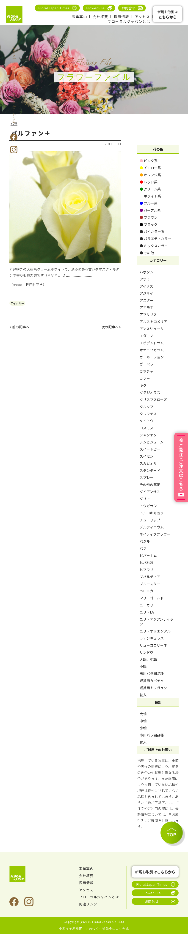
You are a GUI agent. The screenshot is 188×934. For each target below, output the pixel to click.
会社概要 (100, 16)
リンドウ (146, 652)
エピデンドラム (152, 342)
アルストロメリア (153, 321)
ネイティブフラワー (155, 534)
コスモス (146, 427)
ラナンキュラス (152, 638)
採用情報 (121, 16)
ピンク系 (149, 160)
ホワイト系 (150, 196)
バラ (143, 548)
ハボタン (146, 272)
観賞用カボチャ (152, 680)
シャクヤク (148, 434)
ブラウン (149, 217)
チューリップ (150, 520)
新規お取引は (167, 14)
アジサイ (146, 293)
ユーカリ (146, 605)
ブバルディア (150, 576)
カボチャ (146, 371)
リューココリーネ (153, 645)
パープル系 (150, 210)
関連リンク (88, 904)
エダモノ (146, 335)
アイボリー (17, 303)
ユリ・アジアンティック (156, 621)
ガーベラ (146, 364)
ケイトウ (146, 420)
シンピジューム (151, 442)
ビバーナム (148, 555)
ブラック (149, 224)
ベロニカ (146, 590)
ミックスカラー (154, 245)
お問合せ (128, 7)
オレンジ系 (150, 174)
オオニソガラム (152, 349)
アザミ (145, 279)
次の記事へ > (111, 326)
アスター (146, 300)
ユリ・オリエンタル (155, 631)
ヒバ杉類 (146, 562)
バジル (145, 541)
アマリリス (148, 314)
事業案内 (79, 16)
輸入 (143, 694)
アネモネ (146, 307)
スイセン (146, 456)
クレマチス (148, 413)
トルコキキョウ (152, 512)
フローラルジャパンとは (129, 21)
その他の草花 (150, 484)
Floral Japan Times (53, 7)
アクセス (142, 16)
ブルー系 (149, 203)
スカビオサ (148, 463)
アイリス (146, 286)
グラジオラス (150, 392)
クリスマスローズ (153, 399)
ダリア (145, 498)
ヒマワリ (146, 569)
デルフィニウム (152, 527)
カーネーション (152, 357)
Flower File (95, 7)
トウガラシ (148, 505)
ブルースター (150, 583)
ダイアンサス (150, 491)
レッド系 (149, 181)
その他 (147, 252)
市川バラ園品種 (152, 673)
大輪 (143, 713)
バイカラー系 (152, 231)
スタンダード (150, 470)
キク (143, 385)
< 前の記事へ (19, 326)
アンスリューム (151, 328)
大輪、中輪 (148, 659)
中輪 (143, 720)
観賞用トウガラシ (153, 687)
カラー (145, 378)
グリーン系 (150, 189)
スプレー (146, 477)
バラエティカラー (155, 238)
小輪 (143, 666)
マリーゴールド (152, 597)
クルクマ (146, 406)
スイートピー (150, 449)
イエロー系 (150, 167)
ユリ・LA (147, 612)
